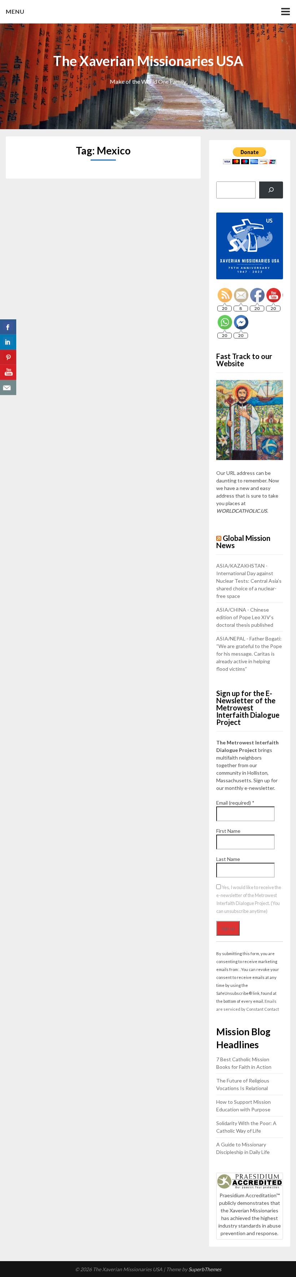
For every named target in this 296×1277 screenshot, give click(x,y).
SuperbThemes (204, 1269)
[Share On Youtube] (8, 372)
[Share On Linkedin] (8, 342)
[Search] (271, 190)
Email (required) (235, 803)
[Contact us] (8, 387)
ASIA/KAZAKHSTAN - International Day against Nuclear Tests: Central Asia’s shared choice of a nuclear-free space (249, 581)
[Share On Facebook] (8, 326)
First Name (228, 831)
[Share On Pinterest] (8, 357)
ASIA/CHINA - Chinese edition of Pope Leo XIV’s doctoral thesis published (245, 617)
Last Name (228, 859)
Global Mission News (243, 542)
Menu (15, 11)
